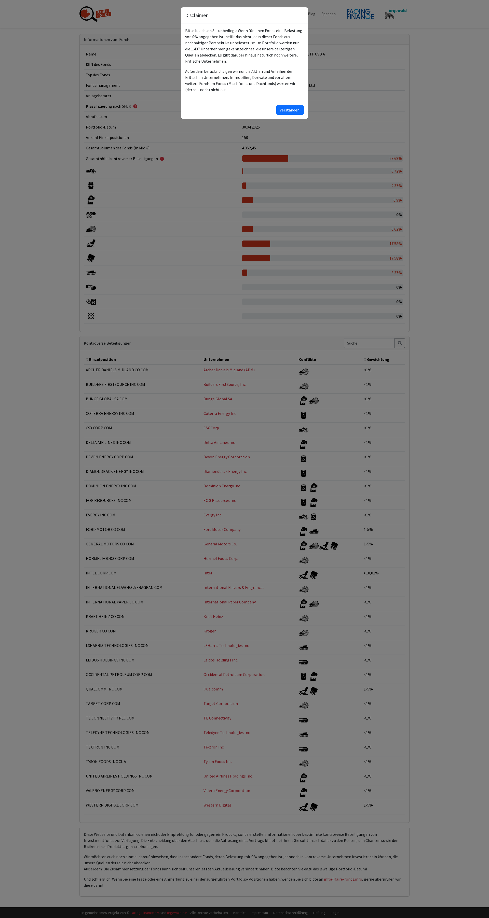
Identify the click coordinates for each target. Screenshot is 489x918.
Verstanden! (290, 109)
